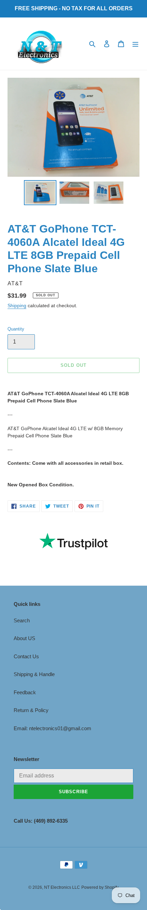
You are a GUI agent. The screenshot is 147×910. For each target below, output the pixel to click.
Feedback (25, 692)
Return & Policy (31, 710)
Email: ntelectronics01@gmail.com (52, 728)
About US (24, 638)
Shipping (17, 305)
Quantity (16, 329)
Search (22, 620)
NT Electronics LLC (62, 887)
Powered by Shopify (100, 887)
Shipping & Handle (34, 674)
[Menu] (135, 43)
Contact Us (26, 656)
